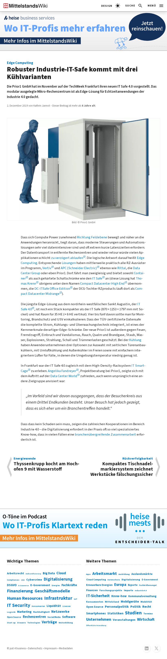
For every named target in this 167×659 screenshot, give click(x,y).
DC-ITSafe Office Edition (52, 288)
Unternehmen (98, 619)
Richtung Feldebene (92, 237)
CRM (23, 580)
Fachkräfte (69, 585)
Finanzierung (20, 591)
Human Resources (25, 598)
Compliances (13, 580)
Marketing (24, 612)
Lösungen (69, 263)
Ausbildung (124, 574)
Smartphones (96, 613)
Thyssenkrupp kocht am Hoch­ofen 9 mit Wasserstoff (46, 464)
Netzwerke (60, 611)
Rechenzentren (34, 616)
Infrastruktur (58, 598)
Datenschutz (114, 580)
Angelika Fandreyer (62, 371)
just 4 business (18, 648)
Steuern (21, 622)
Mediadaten (66, 648)
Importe (128, 590)
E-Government (40, 585)
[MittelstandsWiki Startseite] (24, 5)
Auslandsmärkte (142, 574)
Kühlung (135, 340)
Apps (88, 574)
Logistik (11, 612)
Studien (133, 612)
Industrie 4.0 (141, 590)
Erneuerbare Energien (99, 585)
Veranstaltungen (124, 620)
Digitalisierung (58, 579)
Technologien (33, 623)
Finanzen (92, 590)
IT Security (18, 605)
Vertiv (46, 268)
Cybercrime (34, 580)
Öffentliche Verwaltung (96, 625)
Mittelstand (112, 602)
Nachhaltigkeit (41, 612)
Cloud (61, 573)
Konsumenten (38, 606)
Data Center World (63, 376)
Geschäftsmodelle (52, 591)
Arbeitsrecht (15, 573)
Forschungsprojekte (110, 590)
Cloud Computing (96, 579)
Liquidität (54, 606)
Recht (146, 606)
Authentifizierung (33, 573)
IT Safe (97, 278)
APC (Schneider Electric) (79, 268)
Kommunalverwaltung (142, 596)
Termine (148, 613)
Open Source (14, 617)
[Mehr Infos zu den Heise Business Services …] (83, 31)
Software (68, 617)
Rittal (121, 268)
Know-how (119, 596)
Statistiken (115, 613)
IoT (75, 599)
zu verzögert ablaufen (67, 257)
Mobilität (146, 602)
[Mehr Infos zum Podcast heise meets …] (83, 528)
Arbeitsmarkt (104, 573)
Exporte (132, 585)
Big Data (49, 573)
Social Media (53, 617)
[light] (111, 5)
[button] (134, 5)
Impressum (50, 648)
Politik (135, 606)
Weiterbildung (66, 622)
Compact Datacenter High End (102, 283)
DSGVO (12, 585)
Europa (120, 584)
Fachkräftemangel (148, 585)
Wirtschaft (146, 619)
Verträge (49, 622)
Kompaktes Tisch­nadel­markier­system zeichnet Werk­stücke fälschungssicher (121, 467)
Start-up (11, 622)
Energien (56, 585)
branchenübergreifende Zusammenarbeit (105, 434)
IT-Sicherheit (98, 596)
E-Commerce (23, 585)
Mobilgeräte (130, 601)
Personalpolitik (117, 606)
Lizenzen (67, 606)
